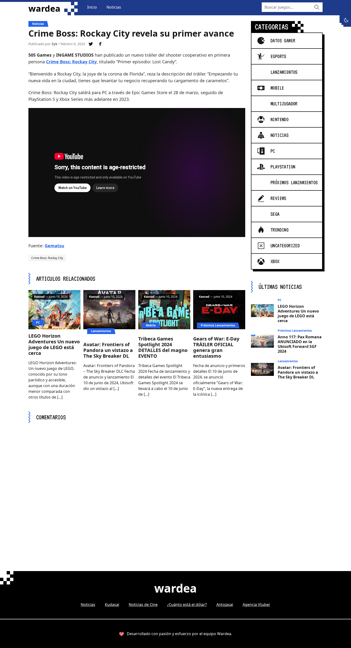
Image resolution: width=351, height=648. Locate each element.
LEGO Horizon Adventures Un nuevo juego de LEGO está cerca (54, 344)
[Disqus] (136, 488)
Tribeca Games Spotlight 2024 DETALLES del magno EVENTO (162, 347)
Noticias (113, 7)
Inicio (92, 7)
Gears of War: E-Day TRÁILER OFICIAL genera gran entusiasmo (216, 347)
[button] (346, 20)
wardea (44, 8)
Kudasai (112, 604)
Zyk (55, 44)
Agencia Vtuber (256, 604)
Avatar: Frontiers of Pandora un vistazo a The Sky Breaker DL (108, 350)
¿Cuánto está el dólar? (187, 604)
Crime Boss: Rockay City (71, 62)
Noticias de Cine (143, 604)
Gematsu (54, 245)
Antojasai (224, 604)
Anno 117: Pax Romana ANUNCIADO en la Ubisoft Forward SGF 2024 (300, 344)
